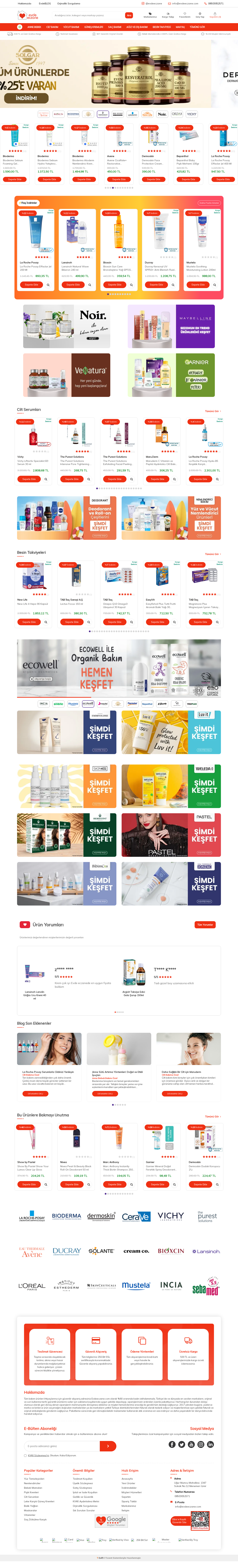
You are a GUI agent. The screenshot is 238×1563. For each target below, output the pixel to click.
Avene (76, 156)
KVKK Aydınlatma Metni (86, 1501)
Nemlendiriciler (32, 1483)
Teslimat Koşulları (83, 1478)
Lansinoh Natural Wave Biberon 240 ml (75, 268)
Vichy (20, 456)
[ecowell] (119, 668)
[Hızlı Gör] (48, 284)
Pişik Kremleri (31, 1492)
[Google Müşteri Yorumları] (111, 1526)
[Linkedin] (210, 1444)
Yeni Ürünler (128, 1483)
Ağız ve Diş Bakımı (137, 27)
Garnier (150, 1162)
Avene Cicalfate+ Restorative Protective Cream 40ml (82, 162)
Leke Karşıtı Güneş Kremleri (39, 1501)
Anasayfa (127, 1478)
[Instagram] (200, 1444)
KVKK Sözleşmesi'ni (38, 1455)
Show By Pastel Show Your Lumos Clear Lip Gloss (33, 1168)
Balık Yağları (31, 1505)
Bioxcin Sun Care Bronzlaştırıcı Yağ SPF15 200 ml (117, 268)
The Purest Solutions (72, 456)
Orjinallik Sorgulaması (85, 1505)
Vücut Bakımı (71, 27)
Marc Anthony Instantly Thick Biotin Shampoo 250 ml (118, 1168)
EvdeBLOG (45, 3)
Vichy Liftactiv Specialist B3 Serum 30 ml (32, 462)
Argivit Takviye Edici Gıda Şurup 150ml (133, 993)
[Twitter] (181, 1444)
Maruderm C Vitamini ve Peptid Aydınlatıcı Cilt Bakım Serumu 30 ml (161, 462)
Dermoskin (113, 156)
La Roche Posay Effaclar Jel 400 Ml (187, 162)
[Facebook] (172, 1444)
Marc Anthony (111, 1162)
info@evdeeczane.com (185, 3)
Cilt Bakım (52, 27)
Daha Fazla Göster (209, 203)
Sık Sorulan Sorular (84, 1510)
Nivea (63, 1162)
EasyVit (150, 599)
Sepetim (126, 1496)
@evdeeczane (154, 3)
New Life (22, 599)
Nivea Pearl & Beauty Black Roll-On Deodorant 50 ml (75, 1168)
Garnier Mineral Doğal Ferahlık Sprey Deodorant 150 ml (160, 1168)
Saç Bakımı (114, 27)
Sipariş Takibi (129, 1501)
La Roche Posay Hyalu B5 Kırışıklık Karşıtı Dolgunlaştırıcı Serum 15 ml (204, 462)
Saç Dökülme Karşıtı (35, 1519)
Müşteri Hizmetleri (132, 1492)
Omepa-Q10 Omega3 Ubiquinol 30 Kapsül (115, 605)
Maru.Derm (152, 456)
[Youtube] (191, 1444)
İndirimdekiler (129, 1487)
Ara (129, 15)
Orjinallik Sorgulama (68, 3)
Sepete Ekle (14, 179)
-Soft (100, 1558)
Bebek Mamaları (33, 1487)
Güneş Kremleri (93, 27)
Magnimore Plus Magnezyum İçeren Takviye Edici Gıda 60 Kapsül (204, 605)
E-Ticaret (107, 1558)
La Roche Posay (186, 156)
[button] (105, 188)
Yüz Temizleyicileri (34, 1478)
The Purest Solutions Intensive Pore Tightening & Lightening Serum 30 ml (76, 462)
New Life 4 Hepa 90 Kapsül (32, 603)
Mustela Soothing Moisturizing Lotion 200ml (201, 268)
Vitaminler (29, 1515)
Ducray (149, 262)
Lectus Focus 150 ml (71, 603)
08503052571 (216, 3)
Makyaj (180, 27)
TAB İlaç (108, 599)
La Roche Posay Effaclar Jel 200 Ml (35, 268)
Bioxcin (107, 262)
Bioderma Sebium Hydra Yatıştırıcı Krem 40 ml (13, 162)
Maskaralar (30, 1510)
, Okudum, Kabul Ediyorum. (52, 1455)
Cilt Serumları (31, 1496)
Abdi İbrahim (218, 156)
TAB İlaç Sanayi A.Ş (71, 599)
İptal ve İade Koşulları (85, 1492)
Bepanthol (148, 156)
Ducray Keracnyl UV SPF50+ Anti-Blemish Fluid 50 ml (159, 268)
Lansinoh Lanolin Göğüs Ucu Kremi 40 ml (34, 995)
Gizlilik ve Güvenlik (83, 1496)
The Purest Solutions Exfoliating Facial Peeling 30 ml (117, 462)
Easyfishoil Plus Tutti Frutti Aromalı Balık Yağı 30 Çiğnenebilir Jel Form (161, 605)
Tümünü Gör (197, 27)
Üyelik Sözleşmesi (83, 1483)
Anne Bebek (34, 27)
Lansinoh (67, 262)
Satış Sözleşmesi (82, 1487)
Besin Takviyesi (162, 27)
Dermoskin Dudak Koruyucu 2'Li (204, 1168)
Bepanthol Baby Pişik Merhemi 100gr (153, 162)
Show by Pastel (26, 1162)
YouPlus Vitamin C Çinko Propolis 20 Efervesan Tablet (221, 162)
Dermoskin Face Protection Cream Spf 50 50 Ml (117, 162)
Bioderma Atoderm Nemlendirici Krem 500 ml (48, 162)
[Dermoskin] (119, 74)
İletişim (125, 1510)
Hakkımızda (24, 3)
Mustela (191, 262)
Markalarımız (129, 1505)
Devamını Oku (35, 1093)
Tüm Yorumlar (205, 924)
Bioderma (8, 156)
